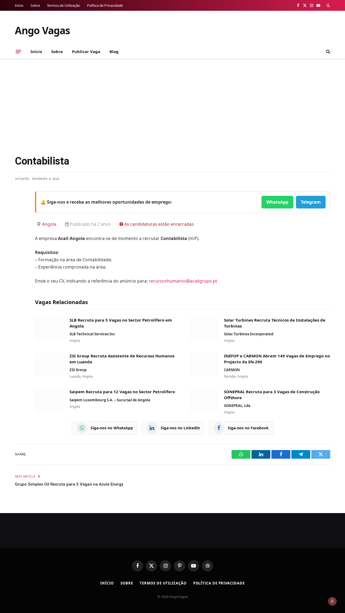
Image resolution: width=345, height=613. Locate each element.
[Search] (327, 52)
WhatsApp (277, 202)
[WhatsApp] (20, 264)
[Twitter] (20, 222)
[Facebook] (20, 209)
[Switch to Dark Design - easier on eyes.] (327, 5)
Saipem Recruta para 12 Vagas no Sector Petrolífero (122, 391)
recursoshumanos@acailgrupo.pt (183, 281)
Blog (114, 51)
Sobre (35, 5)
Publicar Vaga (86, 51)
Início (19, 5)
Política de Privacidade (105, 5)
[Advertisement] (172, 105)
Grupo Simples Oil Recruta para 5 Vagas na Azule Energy (69, 484)
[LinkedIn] (20, 236)
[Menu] (18, 51)
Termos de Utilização (63, 5)
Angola (49, 224)
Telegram (311, 202)
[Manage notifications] (332, 601)
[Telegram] (20, 250)
